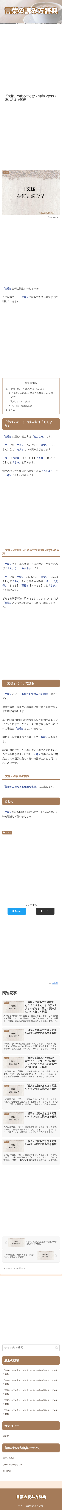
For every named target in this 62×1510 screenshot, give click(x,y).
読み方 (8, 832)
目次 (27, 383)
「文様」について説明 (19, 401)
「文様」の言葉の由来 (21, 405)
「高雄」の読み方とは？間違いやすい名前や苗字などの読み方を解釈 (30, 1392)
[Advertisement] (31, 57)
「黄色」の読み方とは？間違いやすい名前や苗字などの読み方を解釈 (30, 1372)
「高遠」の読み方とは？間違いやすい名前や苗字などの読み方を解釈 (30, 1412)
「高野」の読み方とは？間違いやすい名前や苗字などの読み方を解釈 (30, 1402)
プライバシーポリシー (13, 1464)
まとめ (12, 410)
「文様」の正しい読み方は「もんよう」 (27, 389)
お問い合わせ (9, 1458)
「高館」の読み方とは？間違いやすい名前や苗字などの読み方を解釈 (30, 1382)
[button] (45, 911)
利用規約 (7, 1471)
